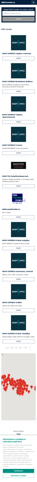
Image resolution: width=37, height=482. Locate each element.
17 (25, 348)
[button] (20, 394)
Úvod (18, 434)
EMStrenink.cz (8, 2)
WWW (18, 58)
